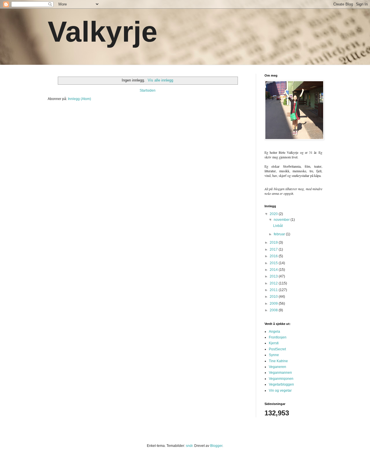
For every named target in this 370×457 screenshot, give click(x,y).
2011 (274, 290)
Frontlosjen (277, 337)
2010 (274, 297)
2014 (274, 270)
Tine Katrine (278, 361)
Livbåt (278, 226)
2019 (274, 242)
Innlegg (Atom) (79, 99)
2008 (274, 310)
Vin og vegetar (280, 390)
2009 (274, 303)
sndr (189, 446)
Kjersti (274, 343)
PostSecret (277, 349)
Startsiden (148, 90)
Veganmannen (280, 373)
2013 (274, 276)
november (282, 220)
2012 (274, 283)
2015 (274, 263)
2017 (274, 249)
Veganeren (277, 367)
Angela (274, 332)
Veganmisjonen (281, 379)
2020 (274, 214)
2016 (274, 256)
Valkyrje (103, 31)
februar (280, 234)
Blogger (216, 446)
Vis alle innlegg (160, 80)
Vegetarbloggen (281, 384)
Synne (274, 355)
